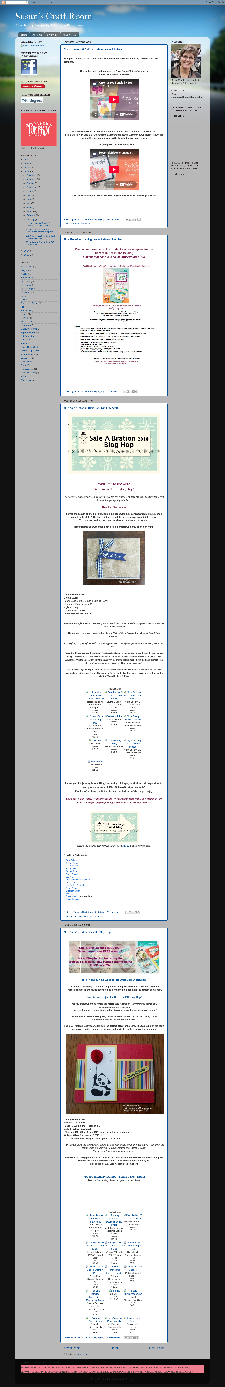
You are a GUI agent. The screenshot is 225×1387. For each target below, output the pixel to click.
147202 (95, 710)
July (28, 195)
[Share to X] (133, 219)
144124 (114, 1284)
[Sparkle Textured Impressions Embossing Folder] (95, 1300)
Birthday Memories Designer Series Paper (114, 1231)
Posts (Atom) (83, 1354)
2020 (27, 164)
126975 (95, 734)
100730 (114, 1260)
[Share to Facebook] (136, 219)
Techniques (26, 361)
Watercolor (26, 380)
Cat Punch (26, 285)
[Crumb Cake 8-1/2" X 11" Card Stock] (114, 698)
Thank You (98, 916)
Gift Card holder (28, 321)
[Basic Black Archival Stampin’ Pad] (133, 1249)
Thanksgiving (27, 369)
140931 (133, 1260)
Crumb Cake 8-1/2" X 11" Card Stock (114, 705)
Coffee (24, 296)
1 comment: (113, 391)
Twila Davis (71, 882)
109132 (133, 728)
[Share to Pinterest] (139, 219)
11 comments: (114, 912)
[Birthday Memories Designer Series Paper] (114, 1225)
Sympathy (25, 358)
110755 (133, 1302)
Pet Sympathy (27, 336)
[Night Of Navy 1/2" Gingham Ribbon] (133, 747)
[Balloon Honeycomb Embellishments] (114, 1273)
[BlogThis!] (130, 219)
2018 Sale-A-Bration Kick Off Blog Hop (87, 932)
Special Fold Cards (30, 347)
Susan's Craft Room (53, 16)
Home (24, 34)
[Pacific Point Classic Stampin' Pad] (95, 1273)
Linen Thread (95, 765)
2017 (27, 251)
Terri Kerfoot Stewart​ (75, 885)
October (30, 183)
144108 (114, 1330)
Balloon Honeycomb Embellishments (114, 1279)
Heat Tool (95, 743)
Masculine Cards (29, 329)
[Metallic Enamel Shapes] (133, 1270)
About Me (37, 34)
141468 (95, 1312)
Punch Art (25, 340)
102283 (114, 722)
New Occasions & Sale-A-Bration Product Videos (93, 49)
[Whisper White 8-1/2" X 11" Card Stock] (114, 1249)
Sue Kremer (71, 876)
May (28, 203)
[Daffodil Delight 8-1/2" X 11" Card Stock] (95, 1249)
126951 (95, 1284)
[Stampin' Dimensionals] (95, 1321)
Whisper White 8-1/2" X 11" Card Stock (114, 1255)
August (30, 191)
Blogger (129, 1379)
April (28, 207)
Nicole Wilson (72, 865)
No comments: (114, 219)
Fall (22, 307)
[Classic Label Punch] (133, 1321)
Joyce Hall (70, 893)
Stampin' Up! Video (80, 224)
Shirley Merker (72, 862)
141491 (133, 1330)
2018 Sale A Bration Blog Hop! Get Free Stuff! (91, 408)
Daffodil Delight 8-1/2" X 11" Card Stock (95, 1255)
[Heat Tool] (95, 740)
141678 (133, 1278)
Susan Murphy (72, 896)
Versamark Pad (114, 719)
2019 (27, 168)
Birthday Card (27, 278)
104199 (95, 767)
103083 (114, 749)
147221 (95, 1233)
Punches (25, 343)
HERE (125, 846)
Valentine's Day (28, 372)
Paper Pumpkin (28, 332)
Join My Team (69, 34)
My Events (52, 34)
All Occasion (77, 916)
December (31, 175)
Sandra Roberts (72, 871)
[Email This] (127, 219)
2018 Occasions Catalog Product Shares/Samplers (93, 239)
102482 (133, 1227)
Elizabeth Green (73, 890)
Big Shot (114, 1294)
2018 (27, 172)
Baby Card (26, 270)
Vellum (24, 376)
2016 (27, 255)
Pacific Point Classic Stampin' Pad (95, 1279)
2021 (27, 160)
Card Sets (25, 281)
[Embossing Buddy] (114, 743)
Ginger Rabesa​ (72, 898)
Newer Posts (72, 1347)
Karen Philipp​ (71, 887)
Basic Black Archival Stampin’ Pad (133, 1255)
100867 (133, 710)
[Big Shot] (114, 1291)
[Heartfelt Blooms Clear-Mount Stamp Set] (95, 698)
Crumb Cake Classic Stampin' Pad (95, 729)
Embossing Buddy (114, 747)
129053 (95, 746)
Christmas (25, 292)
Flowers (88, 916)
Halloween (26, 325)
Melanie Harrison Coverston (78, 879)
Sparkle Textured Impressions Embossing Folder (95, 1306)
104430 (95, 1330)
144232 (133, 755)
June (29, 199)
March (29, 211)
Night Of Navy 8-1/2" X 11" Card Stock (133, 705)
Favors (24, 314)
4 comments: (113, 1338)
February (31, 215)
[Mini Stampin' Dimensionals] (114, 1321)
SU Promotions (28, 354)
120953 (114, 710)
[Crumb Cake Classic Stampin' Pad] (95, 723)
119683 (95, 1260)
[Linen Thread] (95, 761)
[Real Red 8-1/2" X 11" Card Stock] (133, 1218)
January (30, 219)
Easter (24, 299)
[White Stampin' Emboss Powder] (133, 719)
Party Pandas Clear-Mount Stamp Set (95, 1228)
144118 (114, 1236)
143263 (114, 1296)
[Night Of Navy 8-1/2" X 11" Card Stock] (133, 698)
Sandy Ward (71, 868)
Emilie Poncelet (73, 874)
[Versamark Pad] (114, 716)
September (32, 187)
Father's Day (27, 310)
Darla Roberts (72, 860)
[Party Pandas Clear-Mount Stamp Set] (95, 1222)
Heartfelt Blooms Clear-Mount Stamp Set (95, 705)
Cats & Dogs (27, 289)
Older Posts (157, 1347)
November (31, 179)
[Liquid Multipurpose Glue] (133, 1294)
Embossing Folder (29, 303)
